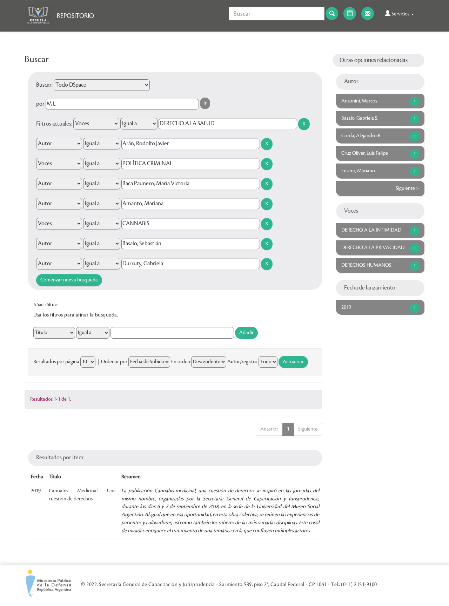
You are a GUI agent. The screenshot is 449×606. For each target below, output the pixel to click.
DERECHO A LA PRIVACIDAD (372, 248)
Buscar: (44, 85)
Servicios (400, 14)
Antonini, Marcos (359, 101)
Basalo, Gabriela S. (359, 118)
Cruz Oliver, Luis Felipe (364, 153)
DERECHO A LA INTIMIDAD (371, 230)
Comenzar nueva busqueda (69, 280)
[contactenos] (367, 13)
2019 (346, 307)
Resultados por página (56, 362)
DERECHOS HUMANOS (366, 265)
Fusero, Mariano (358, 171)
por (40, 104)
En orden (180, 362)
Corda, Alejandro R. (361, 136)
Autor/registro (242, 362)
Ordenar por (114, 362)
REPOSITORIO (75, 15)
